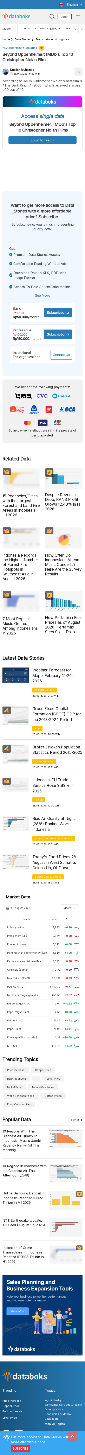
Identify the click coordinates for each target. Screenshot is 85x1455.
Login (64, 16)
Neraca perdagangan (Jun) (23, 995)
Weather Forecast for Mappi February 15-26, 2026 (52, 675)
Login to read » (42, 140)
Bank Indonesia (16, 1078)
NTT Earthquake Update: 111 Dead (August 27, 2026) (23, 1222)
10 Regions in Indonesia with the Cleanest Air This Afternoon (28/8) (24, 1170)
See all (75, 1119)
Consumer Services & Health (53, 838)
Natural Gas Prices (43, 1087)
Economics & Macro (48, 876)
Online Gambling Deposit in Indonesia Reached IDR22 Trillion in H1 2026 (23, 1198)
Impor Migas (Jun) (18, 1012)
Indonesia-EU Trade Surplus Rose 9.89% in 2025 (52, 785)
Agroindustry (44, 761)
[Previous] (75, 28)
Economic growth (17, 944)
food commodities (19, 1104)
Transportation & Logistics (52, 39)
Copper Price (43, 1070)
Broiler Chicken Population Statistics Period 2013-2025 (57, 750)
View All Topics (55, 1423)
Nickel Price (14, 1087)
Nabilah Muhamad (22, 69)
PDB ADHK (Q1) (16, 986)
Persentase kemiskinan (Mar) (24, 961)
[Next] (81, 28)
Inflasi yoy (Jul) (16, 927)
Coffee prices (53, 1095)
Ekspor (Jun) (14, 1020)
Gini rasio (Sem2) (17, 969)
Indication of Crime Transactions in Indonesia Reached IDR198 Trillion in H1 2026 (23, 1255)
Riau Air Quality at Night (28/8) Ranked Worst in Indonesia (53, 824)
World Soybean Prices (20, 1095)
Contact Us (61, 355)
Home (6, 39)
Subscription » (58, 313)
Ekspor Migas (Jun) (18, 1003)
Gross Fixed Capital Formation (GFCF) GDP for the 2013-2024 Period (56, 714)
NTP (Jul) (12, 1045)
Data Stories (23, 39)
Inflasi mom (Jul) (17, 935)
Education (51, 1418)
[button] (71, 4)
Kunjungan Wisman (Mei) (22, 1037)
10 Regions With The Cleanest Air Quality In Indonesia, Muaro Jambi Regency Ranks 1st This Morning (21, 1140)
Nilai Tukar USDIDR (18, 978)
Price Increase (16, 1070)
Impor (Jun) (14, 1028)
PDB (37, 728)
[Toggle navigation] (78, 16)
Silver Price (53, 1078)
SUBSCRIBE (20, 1448)
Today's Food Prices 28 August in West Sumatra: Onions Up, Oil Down (54, 862)
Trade (39, 799)
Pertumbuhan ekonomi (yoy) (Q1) (27, 952)
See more (42, 295)
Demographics (44, 690)
